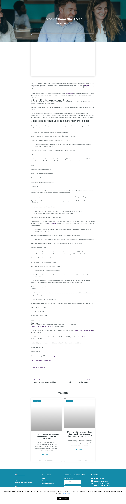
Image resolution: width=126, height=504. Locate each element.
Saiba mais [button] (66, 493)
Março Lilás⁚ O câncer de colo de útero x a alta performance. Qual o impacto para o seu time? (79, 434)
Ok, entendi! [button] (63, 498)
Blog (53, 356)
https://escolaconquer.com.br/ (84, 330)
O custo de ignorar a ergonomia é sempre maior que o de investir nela (46, 436)
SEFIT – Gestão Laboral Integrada (41, 360)
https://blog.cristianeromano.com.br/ (43, 326)
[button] (34, 372)
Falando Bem (52, 223)
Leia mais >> (46, 454)
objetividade (69, 93)
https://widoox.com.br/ (85, 337)
